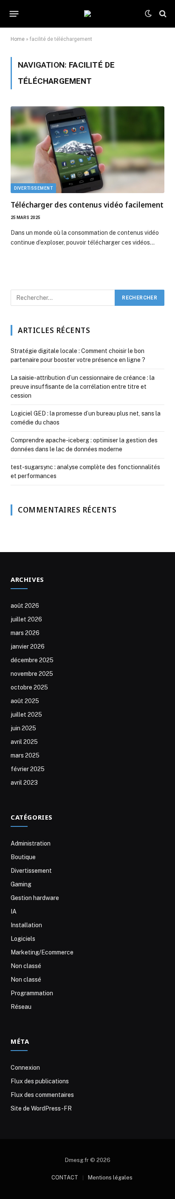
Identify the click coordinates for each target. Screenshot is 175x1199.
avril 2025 (24, 741)
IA (14, 911)
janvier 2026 (28, 646)
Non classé (26, 966)
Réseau (21, 1006)
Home (18, 39)
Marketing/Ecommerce (42, 952)
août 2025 (25, 701)
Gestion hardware (35, 897)
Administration (31, 843)
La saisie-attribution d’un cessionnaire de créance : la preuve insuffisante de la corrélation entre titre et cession (83, 386)
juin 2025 (23, 728)
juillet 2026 (26, 619)
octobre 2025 (29, 687)
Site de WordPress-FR (41, 1108)
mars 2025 (25, 755)
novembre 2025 (32, 673)
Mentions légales (110, 1177)
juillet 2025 (26, 714)
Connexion (25, 1067)
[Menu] (14, 13)
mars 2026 (25, 632)
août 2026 (25, 605)
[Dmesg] (87, 13)
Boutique (23, 857)
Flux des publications (40, 1081)
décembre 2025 (32, 660)
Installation (26, 925)
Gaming (21, 884)
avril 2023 (24, 782)
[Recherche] (162, 13)
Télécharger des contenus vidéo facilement (87, 205)
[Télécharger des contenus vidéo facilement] (87, 149)
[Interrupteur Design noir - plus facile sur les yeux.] (148, 13)
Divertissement (33, 188)
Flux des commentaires (42, 1094)
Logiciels (23, 938)
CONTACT (64, 1177)
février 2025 (28, 769)
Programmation (32, 993)
